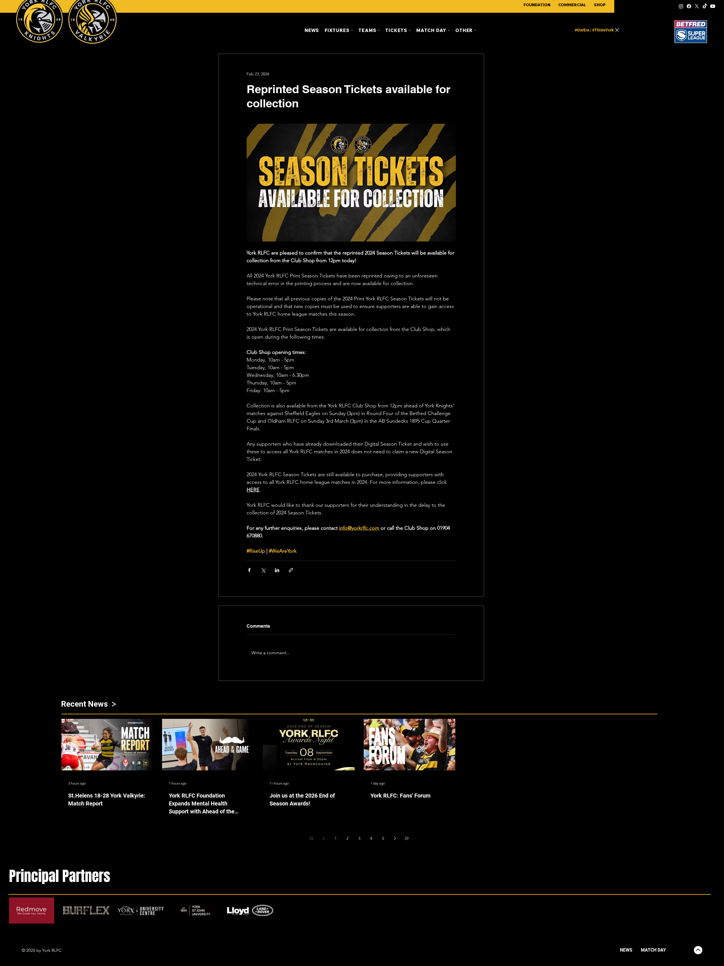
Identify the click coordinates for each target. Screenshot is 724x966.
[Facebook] (689, 6)
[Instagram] (681, 6)
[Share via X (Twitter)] (263, 570)
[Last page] (407, 838)
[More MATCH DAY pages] (449, 30)
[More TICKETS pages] (410, 30)
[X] (697, 6)
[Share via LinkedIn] (277, 570)
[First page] (312, 838)
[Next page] (395, 838)
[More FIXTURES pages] (352, 30)
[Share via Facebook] (249, 570)
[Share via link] (291, 570)
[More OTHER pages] (475, 30)
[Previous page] (323, 838)
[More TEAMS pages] (379, 30)
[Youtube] (713, 6)
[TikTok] (705, 6)
